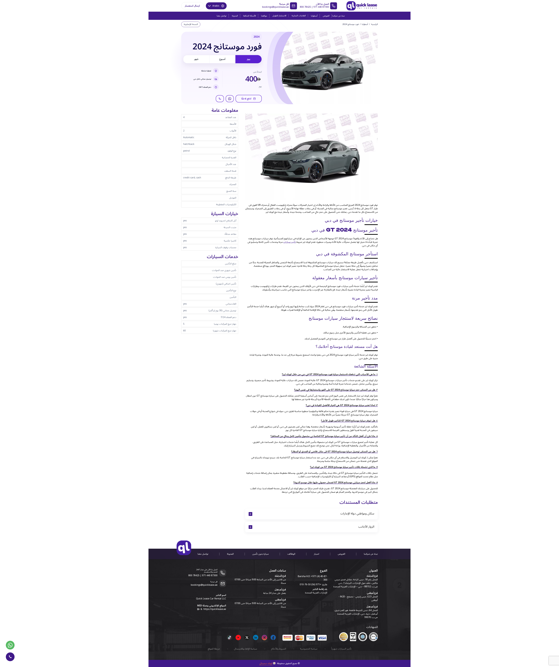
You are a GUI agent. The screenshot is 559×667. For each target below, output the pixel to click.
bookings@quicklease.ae (275, 7)
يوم (248, 59)
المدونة (235, 16)
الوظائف (291, 553)
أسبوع (222, 59)
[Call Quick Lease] (10, 656)
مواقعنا (264, 16)
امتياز (316, 553)
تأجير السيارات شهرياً (341, 648)
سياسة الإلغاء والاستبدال (245, 648)
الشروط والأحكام (278, 648)
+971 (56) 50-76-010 (310, 584)
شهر (196, 59)
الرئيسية (374, 24)
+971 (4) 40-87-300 (319, 578)
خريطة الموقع (214, 648)
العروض (326, 16)
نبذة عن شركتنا (338, 16)
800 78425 (305, 7)
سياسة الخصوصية (308, 648)
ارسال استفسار (192, 5)
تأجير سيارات (289, 242)
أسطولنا (314, 16)
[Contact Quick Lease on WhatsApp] (10, 645)
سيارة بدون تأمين (260, 553)
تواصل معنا (222, 16)
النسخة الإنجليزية (191, 24)
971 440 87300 (321, 7)
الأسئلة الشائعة (249, 16)
